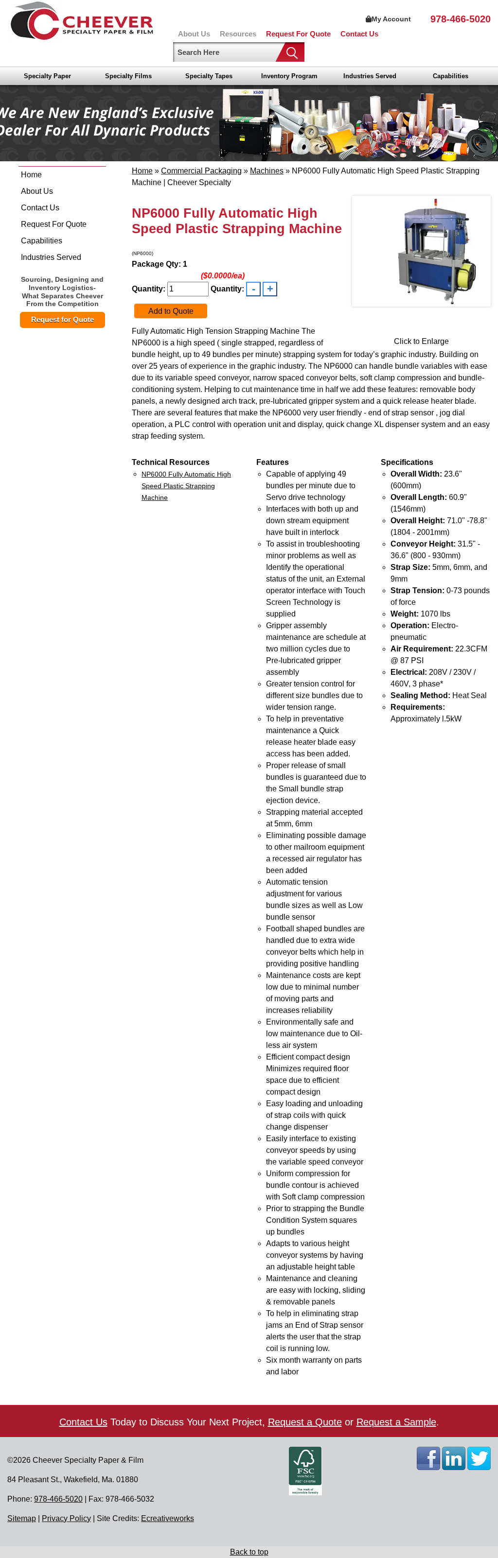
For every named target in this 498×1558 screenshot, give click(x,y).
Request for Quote (62, 319)
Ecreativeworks (167, 1518)
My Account (391, 19)
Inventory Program (289, 76)
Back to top (249, 1552)
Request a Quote (305, 1422)
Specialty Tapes (208, 76)
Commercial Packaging (201, 171)
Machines (267, 171)
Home (31, 175)
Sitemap (21, 1518)
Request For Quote (298, 34)
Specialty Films (128, 76)
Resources (238, 34)
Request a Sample (396, 1422)
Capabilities (450, 76)
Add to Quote (171, 311)
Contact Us (359, 34)
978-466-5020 (460, 19)
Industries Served (369, 76)
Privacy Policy (66, 1518)
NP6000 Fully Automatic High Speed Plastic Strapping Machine (186, 485)
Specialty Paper (47, 76)
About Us (194, 34)
